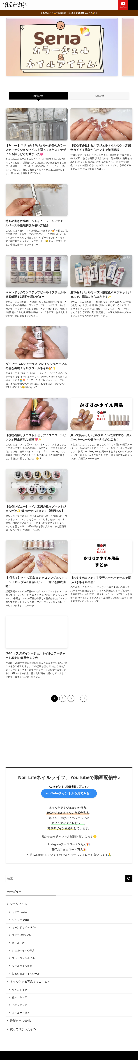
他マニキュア (19, 997)
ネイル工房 (18, 942)
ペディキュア (19, 1005)
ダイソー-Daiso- (21, 919)
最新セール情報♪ (20, 1020)
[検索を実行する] (128, 878)
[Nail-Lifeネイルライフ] (15, 5)
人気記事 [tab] (100, 95)
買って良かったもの (23, 1029)
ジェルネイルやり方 (23, 950)
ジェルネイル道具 (22, 965)
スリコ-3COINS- (21, 935)
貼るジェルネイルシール (26, 973)
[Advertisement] (101, 214)
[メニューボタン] (133, 5)
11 (83, 698)
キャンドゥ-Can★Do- (24, 927)
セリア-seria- (19, 912)
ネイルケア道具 (21, 1012)
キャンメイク (19, 989)
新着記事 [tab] (38, 95)
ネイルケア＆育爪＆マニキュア (30, 981)
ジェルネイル (18, 903)
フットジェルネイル (23, 958)
